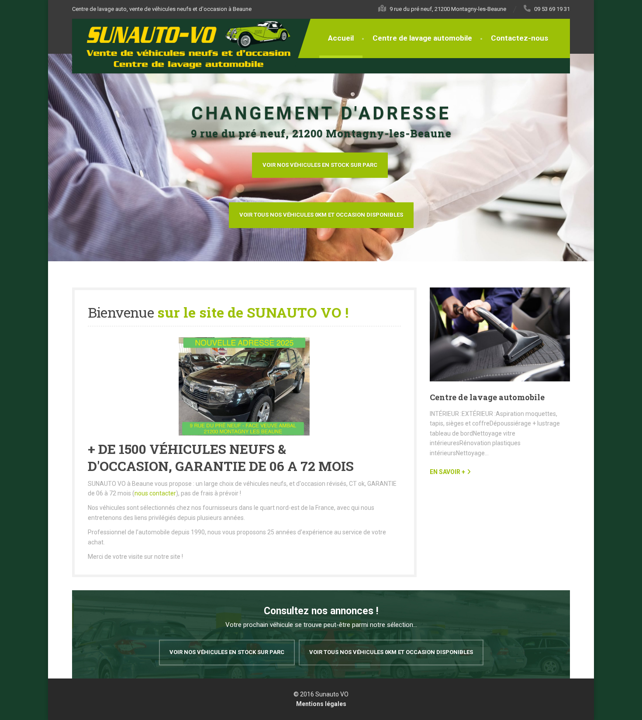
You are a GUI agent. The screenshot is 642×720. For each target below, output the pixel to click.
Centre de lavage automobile (422, 38)
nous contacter (155, 493)
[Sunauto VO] (193, 44)
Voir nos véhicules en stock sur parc (319, 165)
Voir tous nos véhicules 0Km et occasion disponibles (321, 214)
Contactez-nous (519, 38)
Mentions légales (321, 703)
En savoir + (447, 471)
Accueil (341, 38)
